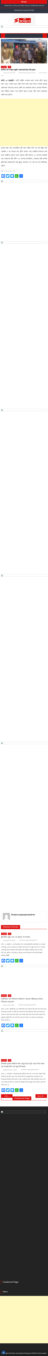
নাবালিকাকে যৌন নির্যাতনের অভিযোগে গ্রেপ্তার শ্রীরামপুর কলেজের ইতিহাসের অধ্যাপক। (22, 1000)
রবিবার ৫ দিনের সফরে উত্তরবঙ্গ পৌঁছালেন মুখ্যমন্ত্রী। (9, 1096)
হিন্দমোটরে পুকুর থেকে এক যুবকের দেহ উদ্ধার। (15, 937)
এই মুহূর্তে (4, 67)
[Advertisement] (24, 122)
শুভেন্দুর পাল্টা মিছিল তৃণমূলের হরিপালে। (42, 1096)
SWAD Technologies (39, 1353)
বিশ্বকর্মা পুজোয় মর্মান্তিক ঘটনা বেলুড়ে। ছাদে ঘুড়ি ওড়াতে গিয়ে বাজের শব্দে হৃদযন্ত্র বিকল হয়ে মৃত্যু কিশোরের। (22, 1065)
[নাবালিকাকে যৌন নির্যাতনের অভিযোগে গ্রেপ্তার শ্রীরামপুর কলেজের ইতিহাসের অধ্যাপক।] (24, 979)
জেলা (9, 67)
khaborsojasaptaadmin (26, 73)
